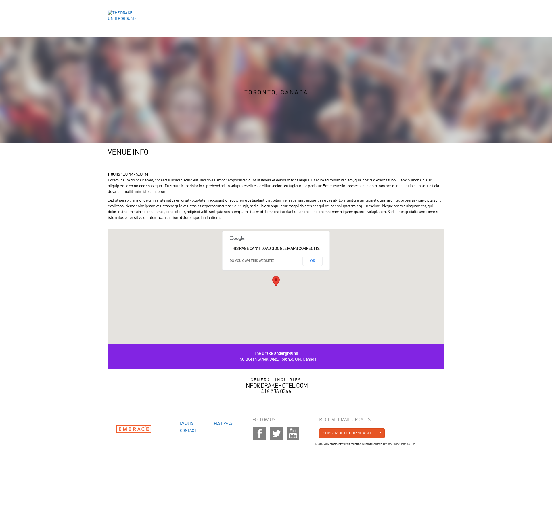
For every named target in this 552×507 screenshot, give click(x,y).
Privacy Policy (391, 444)
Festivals (223, 423)
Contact (188, 431)
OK (312, 261)
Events (186, 423)
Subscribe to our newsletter (352, 433)
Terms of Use (408, 444)
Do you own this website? (252, 261)
